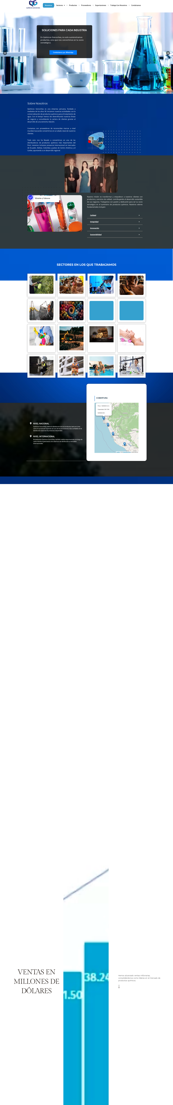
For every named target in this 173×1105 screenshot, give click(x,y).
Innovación (94, 228)
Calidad (93, 215)
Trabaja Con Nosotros (118, 5)
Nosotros (48, 5)
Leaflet (118, 452)
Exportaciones (100, 5)
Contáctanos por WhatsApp (63, 52)
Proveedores (86, 5)
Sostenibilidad (96, 234)
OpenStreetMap (127, 452)
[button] (115, 215)
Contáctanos (136, 5)
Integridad (94, 222)
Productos (73, 5)
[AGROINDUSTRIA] (41, 285)
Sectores (59, 5)
